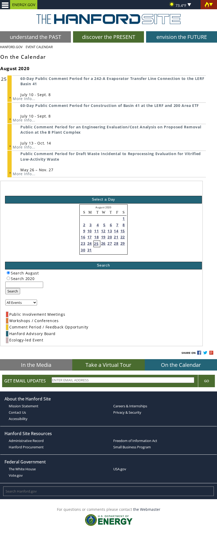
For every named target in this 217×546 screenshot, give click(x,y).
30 (83, 249)
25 (96, 243)
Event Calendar (39, 47)
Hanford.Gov (11, 47)
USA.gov (119, 469)
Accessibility (18, 418)
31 (89, 249)
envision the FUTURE (181, 36)
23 (83, 243)
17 (89, 237)
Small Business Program (132, 447)
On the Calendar (181, 364)
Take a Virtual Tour (108, 364)
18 (96, 237)
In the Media (36, 364)
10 (89, 230)
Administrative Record (26, 440)
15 (122, 230)
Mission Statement (23, 406)
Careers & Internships (130, 406)
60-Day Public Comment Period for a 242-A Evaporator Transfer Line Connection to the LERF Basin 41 (112, 81)
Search (12, 291)
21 (116, 237)
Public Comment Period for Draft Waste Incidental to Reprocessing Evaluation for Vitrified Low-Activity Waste (110, 156)
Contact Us (17, 412)
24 (89, 243)
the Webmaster (146, 509)
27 (109, 243)
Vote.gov (16, 475)
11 (96, 230)
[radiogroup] (8, 272)
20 (109, 237)
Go (206, 380)
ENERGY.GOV (23, 4)
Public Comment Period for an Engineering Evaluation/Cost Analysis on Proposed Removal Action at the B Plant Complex (110, 129)
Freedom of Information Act (135, 440)
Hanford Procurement (26, 447)
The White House (22, 469)
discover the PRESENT (108, 36)
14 (116, 230)
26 (103, 243)
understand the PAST (35, 36)
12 (103, 230)
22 (122, 237)
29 (122, 243)
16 (83, 237)
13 (109, 230)
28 (116, 243)
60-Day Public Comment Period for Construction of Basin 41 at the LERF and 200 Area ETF (109, 105)
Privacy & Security (127, 412)
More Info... (24, 98)
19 (103, 237)
